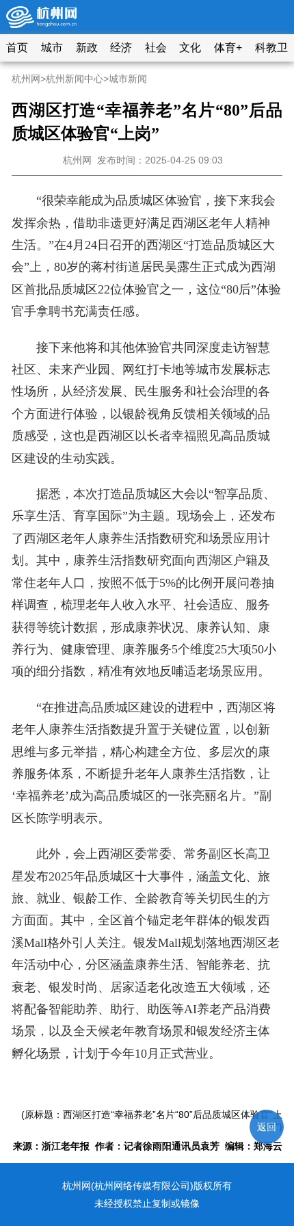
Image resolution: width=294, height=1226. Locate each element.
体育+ (228, 47)
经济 (121, 47)
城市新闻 (128, 78)
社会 (156, 47)
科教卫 (271, 47)
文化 (190, 47)
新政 (87, 47)
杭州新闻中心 (74, 78)
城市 (52, 47)
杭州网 (26, 78)
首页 (17, 47)
